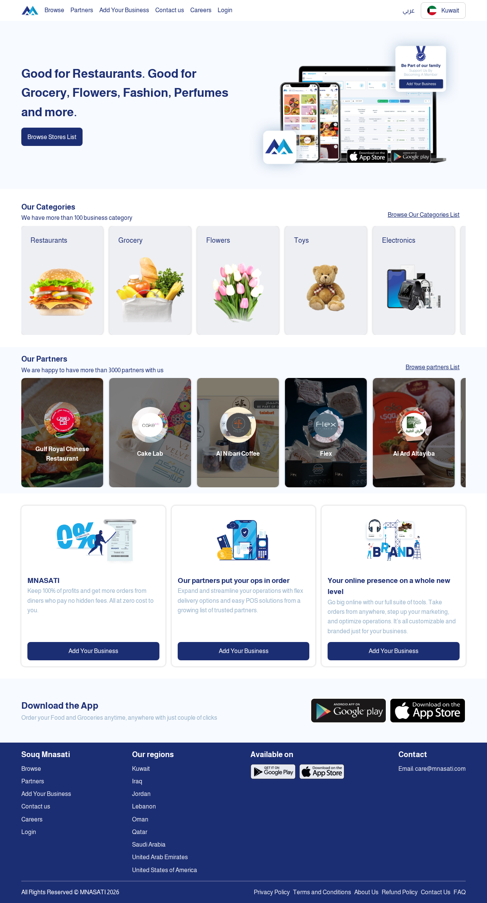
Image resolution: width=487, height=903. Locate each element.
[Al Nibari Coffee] (238, 485)
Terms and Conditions (322, 892)
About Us (366, 892)
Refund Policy (400, 892)
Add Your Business (93, 651)
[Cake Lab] (150, 485)
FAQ (460, 892)
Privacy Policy (272, 892)
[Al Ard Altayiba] (414, 485)
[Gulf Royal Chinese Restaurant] (62, 485)
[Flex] (326, 485)
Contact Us (435, 892)
